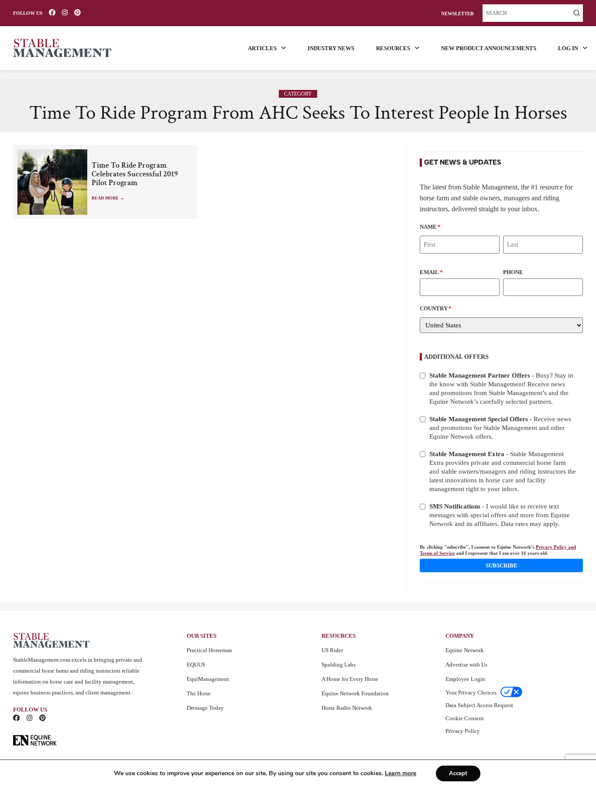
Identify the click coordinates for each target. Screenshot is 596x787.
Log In (568, 48)
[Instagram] (65, 12)
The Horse (199, 693)
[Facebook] (52, 12)
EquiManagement (208, 679)
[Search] (577, 13)
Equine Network (464, 650)
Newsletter (457, 13)
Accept (458, 773)
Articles (262, 48)
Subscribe (501, 565)
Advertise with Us (466, 664)
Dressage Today (205, 708)
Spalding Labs (339, 664)
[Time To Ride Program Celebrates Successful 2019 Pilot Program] (52, 182)
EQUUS (196, 664)
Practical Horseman (209, 650)
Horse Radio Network (347, 708)
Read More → (108, 198)
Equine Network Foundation (355, 693)
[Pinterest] (77, 12)
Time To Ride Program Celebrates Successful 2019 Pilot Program (135, 174)
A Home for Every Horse (350, 679)
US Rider (332, 650)
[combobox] (527, 13)
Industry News (331, 48)
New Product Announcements (488, 48)
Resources (393, 48)
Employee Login (465, 679)
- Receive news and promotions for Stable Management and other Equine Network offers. (500, 428)
